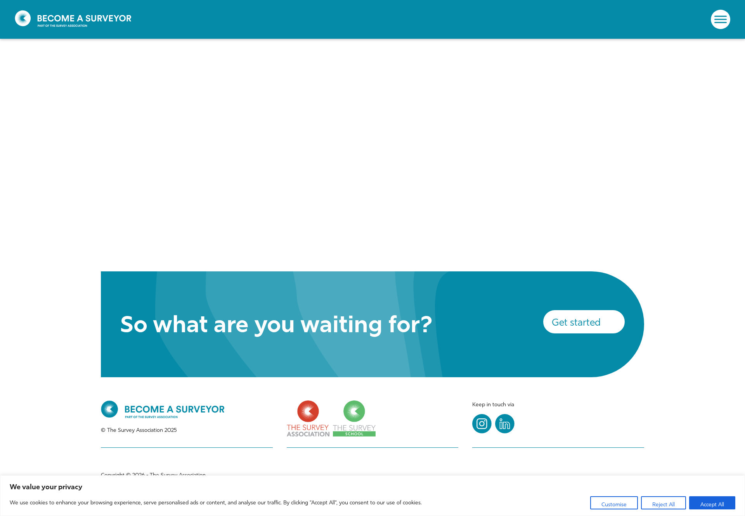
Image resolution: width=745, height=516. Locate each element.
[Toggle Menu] (720, 19)
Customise (614, 504)
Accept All (712, 504)
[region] (372, 495)
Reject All (663, 504)
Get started (576, 322)
